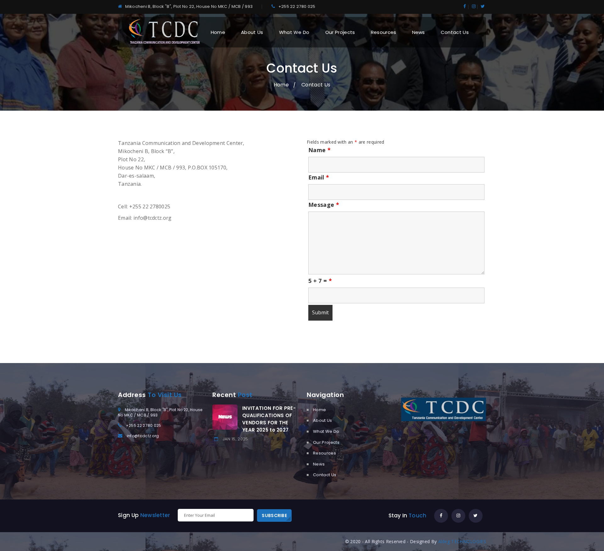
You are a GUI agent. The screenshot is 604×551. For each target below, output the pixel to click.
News (418, 32)
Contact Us (455, 32)
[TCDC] (163, 32)
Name (319, 150)
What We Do (294, 32)
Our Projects (340, 32)
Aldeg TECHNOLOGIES (462, 541)
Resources (383, 32)
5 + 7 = (320, 281)
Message (323, 204)
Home (218, 32)
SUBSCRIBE (274, 515)
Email (318, 177)
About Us (252, 32)
